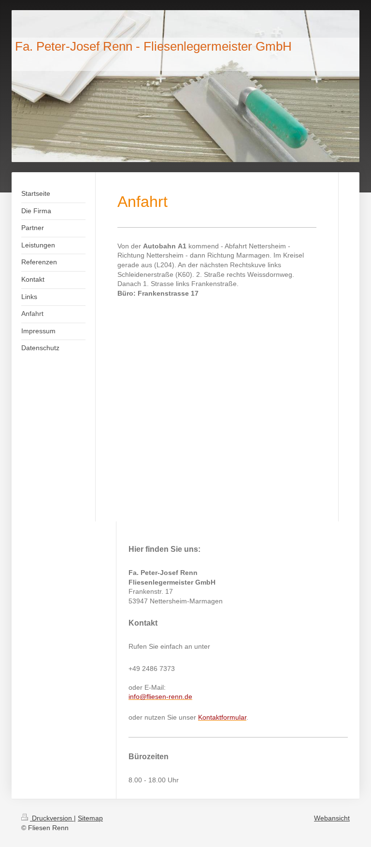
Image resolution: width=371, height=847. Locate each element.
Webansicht (332, 818)
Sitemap (90, 818)
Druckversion (52, 818)
